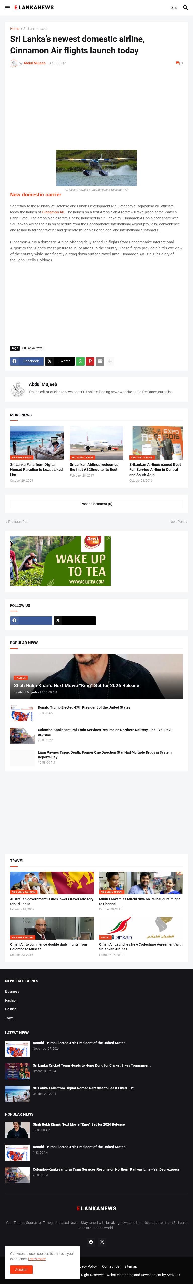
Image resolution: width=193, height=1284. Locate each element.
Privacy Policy (86, 1266)
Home (14, 29)
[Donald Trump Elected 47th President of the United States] (22, 713)
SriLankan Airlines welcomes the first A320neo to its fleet (94, 467)
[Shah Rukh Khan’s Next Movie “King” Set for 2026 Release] (17, 1130)
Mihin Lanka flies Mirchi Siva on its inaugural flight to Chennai (139, 901)
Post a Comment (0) (96, 504)
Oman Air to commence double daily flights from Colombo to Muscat (48, 946)
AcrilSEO (173, 1275)
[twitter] (75, 620)
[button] (7, 8)
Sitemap (130, 1266)
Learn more (37, 1259)
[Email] (100, 361)
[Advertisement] (96, 108)
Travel (9, 1018)
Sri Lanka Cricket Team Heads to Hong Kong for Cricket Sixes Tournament (92, 1065)
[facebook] (31, 620)
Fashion (11, 1000)
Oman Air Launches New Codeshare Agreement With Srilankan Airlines (141, 946)
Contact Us (110, 1266)
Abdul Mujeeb (43, 384)
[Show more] (110, 361)
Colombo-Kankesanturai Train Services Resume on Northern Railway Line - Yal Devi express (104, 732)
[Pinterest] (90, 361)
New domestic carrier (35, 194)
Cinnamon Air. (53, 212)
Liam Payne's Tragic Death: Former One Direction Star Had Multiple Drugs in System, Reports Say (105, 754)
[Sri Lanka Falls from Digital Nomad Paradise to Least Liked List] (17, 1094)
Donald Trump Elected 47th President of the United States (84, 707)
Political (11, 1009)
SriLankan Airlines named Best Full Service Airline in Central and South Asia (155, 469)
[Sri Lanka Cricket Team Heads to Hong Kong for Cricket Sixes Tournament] (17, 1071)
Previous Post (19, 522)
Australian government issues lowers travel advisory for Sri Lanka (51, 901)
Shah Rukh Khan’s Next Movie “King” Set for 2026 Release (79, 1124)
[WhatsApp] (80, 361)
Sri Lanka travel (35, 29)
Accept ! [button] (21, 1270)
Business (12, 991)
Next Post (177, 522)
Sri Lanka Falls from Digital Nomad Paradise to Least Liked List (36, 469)
